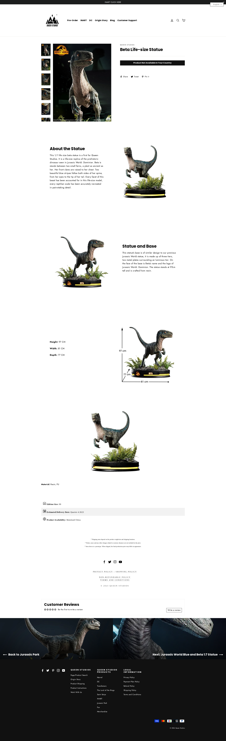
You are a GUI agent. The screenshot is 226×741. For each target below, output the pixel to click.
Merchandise (102, 711)
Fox (98, 707)
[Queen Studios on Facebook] (42, 670)
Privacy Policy (129, 677)
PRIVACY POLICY (103, 572)
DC (90, 20)
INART (84, 20)
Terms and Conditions (115, 580)
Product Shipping (78, 683)
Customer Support (127, 20)
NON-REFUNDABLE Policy (115, 577)
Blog (112, 20)
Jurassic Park (102, 703)
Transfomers (102, 686)
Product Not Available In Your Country (152, 62)
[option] (82, 83)
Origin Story (101, 20)
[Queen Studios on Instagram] (58, 670)
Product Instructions (79, 688)
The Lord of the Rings (106, 690)
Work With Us (76, 692)
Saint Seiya (101, 694)
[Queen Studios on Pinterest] (53, 670)
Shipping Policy (126, 572)
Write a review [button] (174, 610)
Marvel (99, 677)
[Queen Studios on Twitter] (47, 670)
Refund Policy (129, 686)
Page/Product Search (79, 675)
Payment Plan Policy (131, 681)
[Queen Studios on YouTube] (63, 670)
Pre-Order (72, 20)
